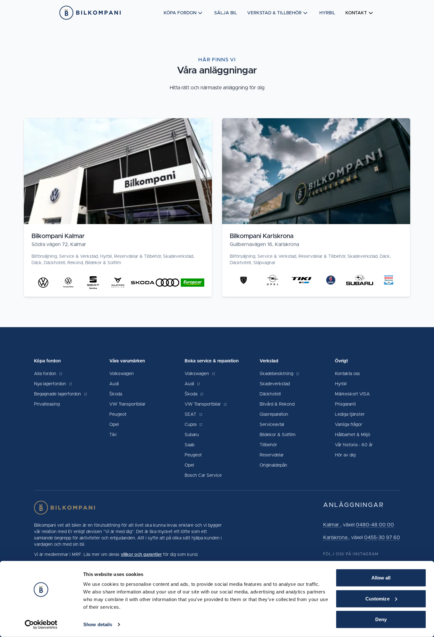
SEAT (191, 414)
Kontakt (356, 13)
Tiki (113, 435)
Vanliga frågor (348, 424)
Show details (97, 624)
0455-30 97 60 (382, 537)
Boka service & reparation (212, 361)
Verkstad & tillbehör (274, 13)
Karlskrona (336, 537)
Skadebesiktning (277, 374)
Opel (114, 424)
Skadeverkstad (275, 384)
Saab (189, 445)
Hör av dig (345, 455)
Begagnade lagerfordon (58, 394)
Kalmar (331, 524)
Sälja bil (225, 13)
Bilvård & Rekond (277, 404)
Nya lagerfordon (50, 384)
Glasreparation (274, 414)
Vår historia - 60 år (354, 445)
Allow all (381, 577)
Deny (381, 619)
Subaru (192, 435)
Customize (377, 598)
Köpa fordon (180, 13)
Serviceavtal (272, 424)
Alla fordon (46, 374)
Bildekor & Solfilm (277, 435)
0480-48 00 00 (375, 524)
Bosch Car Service (203, 475)
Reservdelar (272, 455)
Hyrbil (327, 13)
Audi (114, 384)
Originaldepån (273, 465)
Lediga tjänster (350, 414)
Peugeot (117, 414)
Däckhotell (270, 394)
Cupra (191, 424)
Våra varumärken (127, 361)
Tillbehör (268, 445)
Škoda (115, 394)
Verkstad (269, 361)
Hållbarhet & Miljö (352, 435)
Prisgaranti (345, 404)
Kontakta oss (347, 374)
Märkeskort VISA (352, 394)
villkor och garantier (141, 554)
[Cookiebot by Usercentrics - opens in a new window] (41, 624)
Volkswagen (121, 374)
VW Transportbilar (127, 404)
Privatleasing (47, 404)
